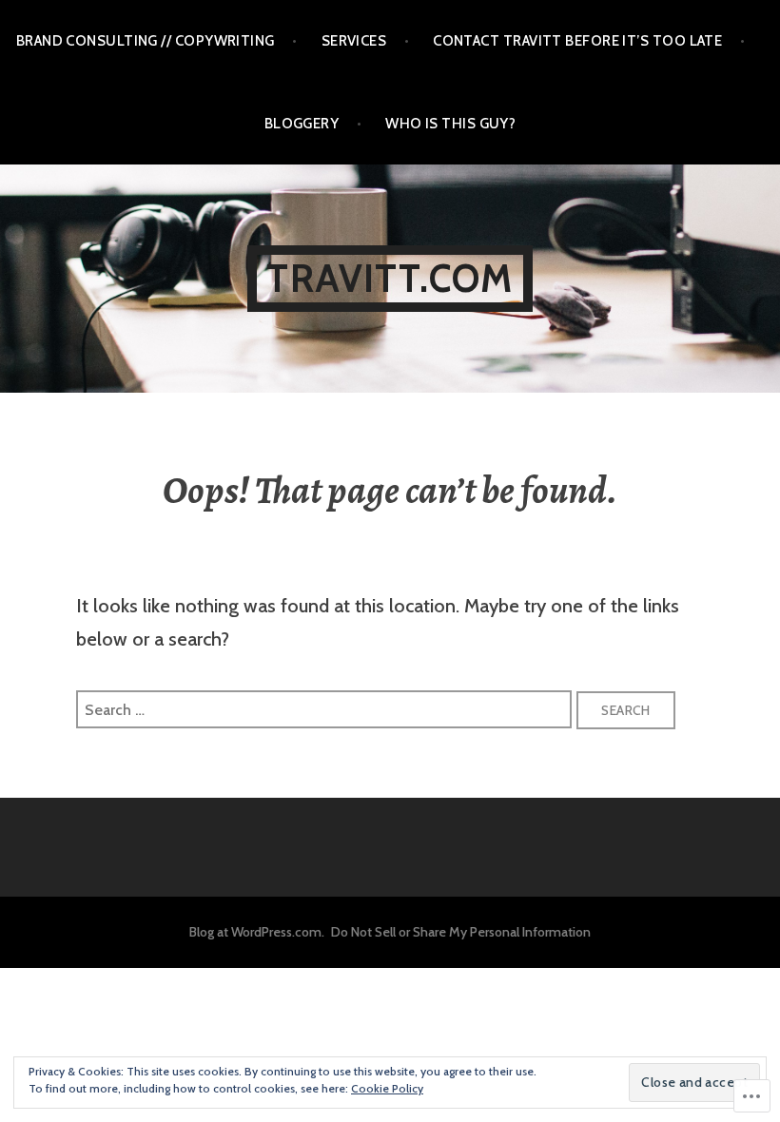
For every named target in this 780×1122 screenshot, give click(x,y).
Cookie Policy (387, 1088)
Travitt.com (389, 278)
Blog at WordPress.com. (256, 931)
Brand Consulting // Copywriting (145, 40)
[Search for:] (326, 708)
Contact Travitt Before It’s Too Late (577, 40)
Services (354, 40)
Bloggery (302, 123)
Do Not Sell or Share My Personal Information (461, 931)
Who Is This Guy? (450, 123)
